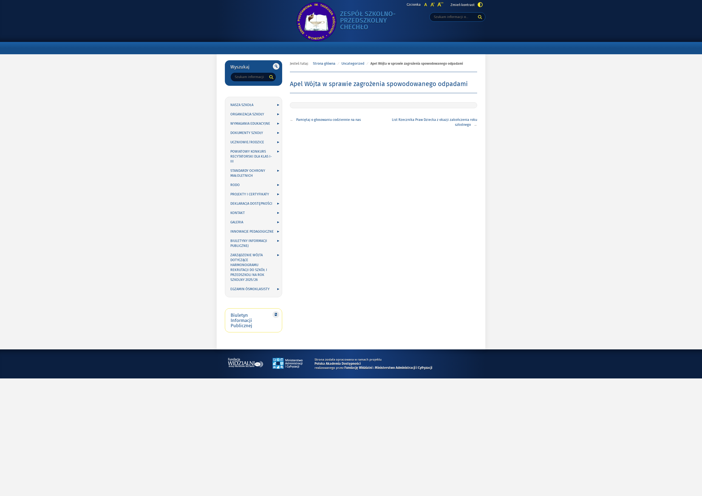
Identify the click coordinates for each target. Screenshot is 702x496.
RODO (235, 185)
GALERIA (236, 222)
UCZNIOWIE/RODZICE (247, 142)
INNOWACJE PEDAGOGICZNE (252, 231)
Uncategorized (352, 63)
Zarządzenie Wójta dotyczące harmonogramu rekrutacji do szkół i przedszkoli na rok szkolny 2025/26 (248, 267)
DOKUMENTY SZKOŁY (246, 132)
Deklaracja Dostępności (251, 203)
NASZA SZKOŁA (241, 104)
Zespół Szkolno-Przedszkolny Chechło (373, 21)
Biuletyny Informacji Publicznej (248, 243)
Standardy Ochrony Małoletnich (247, 173)
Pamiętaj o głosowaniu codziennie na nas (328, 119)
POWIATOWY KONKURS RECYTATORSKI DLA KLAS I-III (251, 156)
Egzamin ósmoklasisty (250, 289)
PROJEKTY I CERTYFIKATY (249, 194)
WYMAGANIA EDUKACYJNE (250, 123)
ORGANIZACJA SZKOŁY (247, 114)
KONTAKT (237, 212)
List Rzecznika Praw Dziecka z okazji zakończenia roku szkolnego (434, 122)
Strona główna (324, 63)
